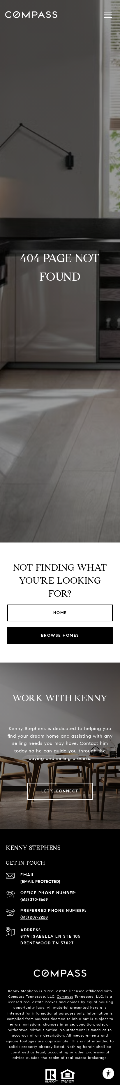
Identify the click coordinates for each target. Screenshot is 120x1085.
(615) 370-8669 (34, 899)
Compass (65, 996)
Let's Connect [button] (60, 791)
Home (60, 612)
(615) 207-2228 (34, 917)
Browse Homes (60, 635)
